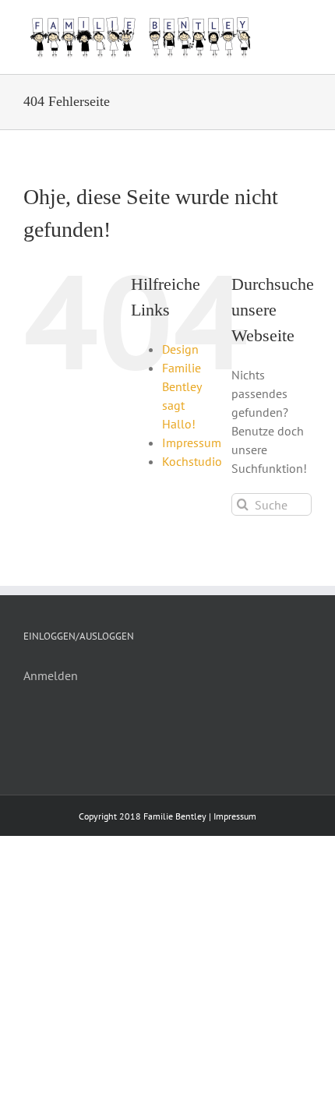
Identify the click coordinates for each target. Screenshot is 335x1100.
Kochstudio (192, 461)
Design (180, 349)
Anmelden (50, 675)
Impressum (191, 442)
